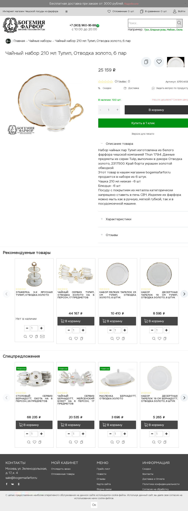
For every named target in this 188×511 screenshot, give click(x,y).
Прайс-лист (103, 468)
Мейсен (171, 29)
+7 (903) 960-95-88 (83, 25)
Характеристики (118, 219)
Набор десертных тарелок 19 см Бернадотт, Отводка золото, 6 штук (159, 399)
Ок (94, 505)
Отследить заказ (60, 468)
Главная (19, 41)
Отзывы (112, 235)
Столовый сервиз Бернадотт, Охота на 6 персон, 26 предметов (34, 399)
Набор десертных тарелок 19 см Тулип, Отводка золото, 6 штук (159, 295)
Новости (101, 474)
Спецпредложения (21, 356)
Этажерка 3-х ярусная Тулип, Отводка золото (34, 293)
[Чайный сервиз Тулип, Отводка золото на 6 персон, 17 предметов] (75, 274)
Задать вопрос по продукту (172, 88)
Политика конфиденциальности (161, 484)
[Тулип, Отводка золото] (176, 62)
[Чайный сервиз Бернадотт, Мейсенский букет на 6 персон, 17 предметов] (75, 378)
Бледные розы (158, 29)
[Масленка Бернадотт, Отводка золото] (117, 378)
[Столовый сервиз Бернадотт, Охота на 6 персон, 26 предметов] (34, 378)
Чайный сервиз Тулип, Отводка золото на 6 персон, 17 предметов (75, 295)
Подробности (131, 3)
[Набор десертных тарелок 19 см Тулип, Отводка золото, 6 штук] (159, 274)
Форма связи (104, 489)
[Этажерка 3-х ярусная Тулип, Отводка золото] (34, 274)
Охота (179, 29)
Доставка (133, 88)
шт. (123, 11)
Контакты (147, 474)
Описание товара (119, 144)
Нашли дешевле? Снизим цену (170, 99)
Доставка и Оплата (153, 479)
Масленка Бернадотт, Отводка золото (117, 397)
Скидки (107, 88)
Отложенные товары (63, 474)
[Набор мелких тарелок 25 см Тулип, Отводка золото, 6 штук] (117, 274)
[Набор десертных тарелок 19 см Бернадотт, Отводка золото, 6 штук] (159, 378)
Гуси (146, 29)
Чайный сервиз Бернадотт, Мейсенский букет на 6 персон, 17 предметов (75, 400)
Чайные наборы (40, 41)
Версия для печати (143, 133)
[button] (66, 11)
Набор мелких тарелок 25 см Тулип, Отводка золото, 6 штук (117, 295)
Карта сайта (104, 484)
